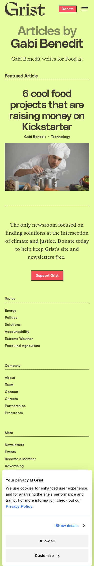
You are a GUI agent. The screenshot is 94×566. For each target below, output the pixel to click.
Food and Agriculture (22, 345)
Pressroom (14, 413)
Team (9, 384)
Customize (44, 555)
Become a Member (20, 459)
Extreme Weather (19, 338)
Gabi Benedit (35, 136)
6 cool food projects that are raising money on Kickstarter (46, 109)
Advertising (14, 466)
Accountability (17, 331)
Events (10, 452)
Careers (11, 398)
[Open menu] (84, 9)
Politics (11, 317)
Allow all (47, 541)
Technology (60, 136)
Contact (11, 391)
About (10, 377)
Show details (67, 525)
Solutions (13, 324)
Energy (10, 310)
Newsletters (14, 444)
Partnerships (15, 405)
